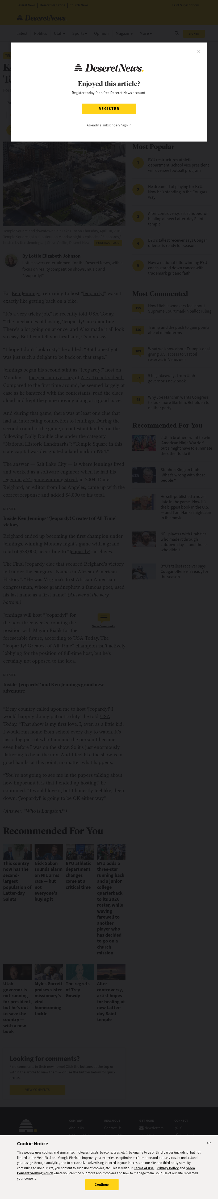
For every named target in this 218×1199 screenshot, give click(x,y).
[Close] (209, 1144)
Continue (102, 1184)
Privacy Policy (168, 1168)
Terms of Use (144, 1168)
